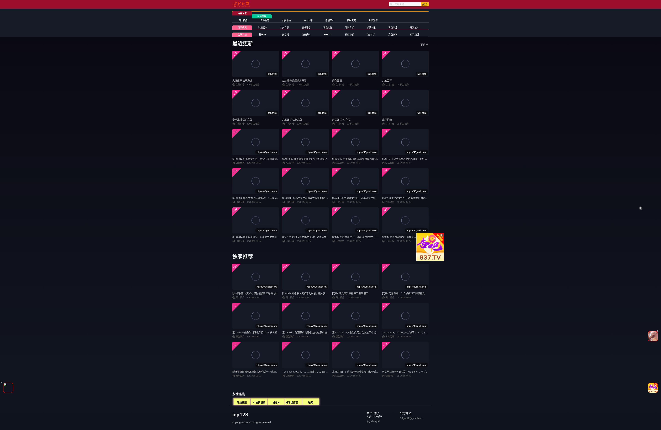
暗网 (310, 402)
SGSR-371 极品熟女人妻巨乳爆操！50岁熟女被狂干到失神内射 (415, 158)
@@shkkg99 (373, 421)
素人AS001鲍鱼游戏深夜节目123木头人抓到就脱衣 (259, 332)
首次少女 (371, 34)
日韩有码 (264, 20)
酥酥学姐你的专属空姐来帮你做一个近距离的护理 (258, 371)
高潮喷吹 (392, 34)
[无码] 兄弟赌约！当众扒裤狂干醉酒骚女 (403, 293)
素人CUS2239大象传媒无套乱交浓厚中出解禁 (356, 332)
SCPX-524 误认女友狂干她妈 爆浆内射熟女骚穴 (407, 198)
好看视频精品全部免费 (298, 402)
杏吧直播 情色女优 (242, 119)
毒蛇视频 (242, 402)
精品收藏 (242, 27)
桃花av (276, 402)
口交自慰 (284, 27)
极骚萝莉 (306, 34)
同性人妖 (349, 27)
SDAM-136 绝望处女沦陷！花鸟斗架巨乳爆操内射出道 (361, 198)
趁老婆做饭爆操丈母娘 (294, 80)
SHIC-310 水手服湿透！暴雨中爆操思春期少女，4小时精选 (363, 158)
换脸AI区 (371, 27)
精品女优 (327, 27)
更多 (422, 44)
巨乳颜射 (414, 34)
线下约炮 (387, 119)
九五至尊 (387, 80)
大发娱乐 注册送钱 (242, 80)
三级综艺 (392, 27)
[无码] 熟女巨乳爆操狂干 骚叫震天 (350, 293)
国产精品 (243, 20)
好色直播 (337, 80)
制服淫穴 (262, 27)
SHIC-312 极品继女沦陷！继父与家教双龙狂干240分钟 (261, 158)
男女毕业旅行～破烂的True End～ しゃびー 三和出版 (410, 371)
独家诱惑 (349, 34)
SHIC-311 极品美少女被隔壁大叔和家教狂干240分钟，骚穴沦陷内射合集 (321, 198)
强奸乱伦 (306, 27)
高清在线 (261, 16)
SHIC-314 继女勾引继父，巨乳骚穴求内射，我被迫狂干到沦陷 (265, 237)
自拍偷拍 (286, 20)
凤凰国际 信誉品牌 (292, 119)
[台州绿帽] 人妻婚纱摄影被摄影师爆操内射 (255, 293)
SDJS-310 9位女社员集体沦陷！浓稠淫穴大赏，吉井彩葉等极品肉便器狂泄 (322, 237)
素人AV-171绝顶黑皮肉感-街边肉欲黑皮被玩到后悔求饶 (311, 332)
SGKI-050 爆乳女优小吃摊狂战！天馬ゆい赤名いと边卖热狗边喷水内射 (270, 198)
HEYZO (327, 34)
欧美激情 (373, 20)
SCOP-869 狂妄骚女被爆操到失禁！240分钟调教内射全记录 (314, 158)
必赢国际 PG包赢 (341, 119)
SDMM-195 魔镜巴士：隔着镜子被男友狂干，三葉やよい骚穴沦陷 (367, 237)
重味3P (262, 34)
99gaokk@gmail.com (411, 418)
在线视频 (242, 34)
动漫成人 (414, 27)
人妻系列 (284, 34)
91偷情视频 (259, 402)
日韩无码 (351, 20)
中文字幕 (308, 20)
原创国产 (329, 20)
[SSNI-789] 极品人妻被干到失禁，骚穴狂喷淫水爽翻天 (311, 293)
